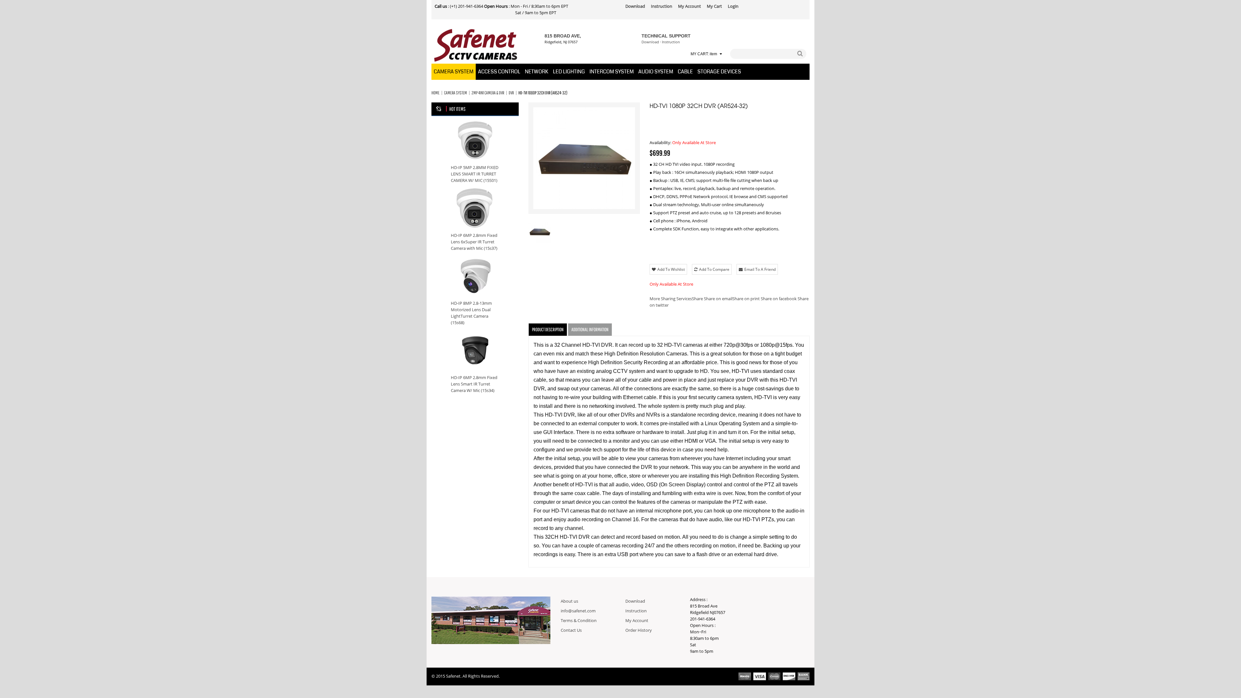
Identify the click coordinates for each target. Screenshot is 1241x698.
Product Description (548, 329)
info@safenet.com (578, 611)
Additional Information (590, 329)
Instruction (671, 42)
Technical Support (666, 35)
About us (569, 601)
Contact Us (571, 630)
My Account (636, 620)
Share (676, 298)
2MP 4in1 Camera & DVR (488, 92)
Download (650, 42)
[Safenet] (476, 45)
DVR (511, 92)
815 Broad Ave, (563, 35)
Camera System (455, 92)
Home (435, 92)
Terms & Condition (579, 620)
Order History (638, 630)
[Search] (799, 54)
